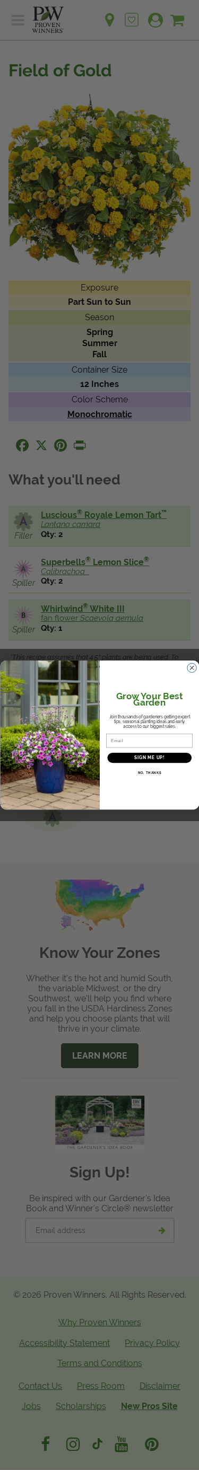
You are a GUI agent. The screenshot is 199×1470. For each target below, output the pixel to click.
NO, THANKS (149, 773)
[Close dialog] (191, 668)
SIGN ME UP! (149, 757)
